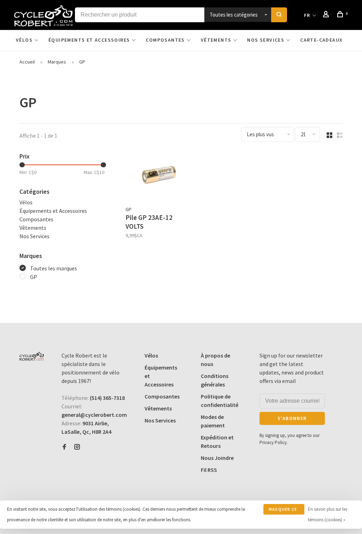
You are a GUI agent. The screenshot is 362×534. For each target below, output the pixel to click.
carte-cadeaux (321, 40)
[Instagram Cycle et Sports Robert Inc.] (77, 447)
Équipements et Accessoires (89, 40)
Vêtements (216, 40)
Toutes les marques (53, 268)
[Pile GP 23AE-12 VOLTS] (158, 176)
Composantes (165, 40)
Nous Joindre (217, 457)
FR (307, 15)
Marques (57, 62)
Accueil (27, 62)
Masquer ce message (283, 510)
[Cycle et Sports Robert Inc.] (31, 356)
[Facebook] (64, 447)
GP (82, 62)
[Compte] (327, 15)
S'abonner (292, 418)
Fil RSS (209, 469)
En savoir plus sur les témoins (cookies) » (327, 514)
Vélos (24, 40)
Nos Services (265, 40)
